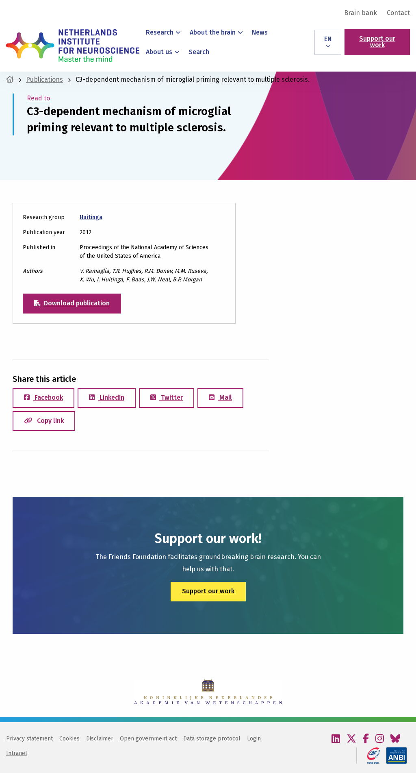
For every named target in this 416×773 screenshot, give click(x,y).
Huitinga (91, 217)
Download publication (77, 303)
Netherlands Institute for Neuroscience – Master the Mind (72, 45)
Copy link (49, 421)
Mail (225, 397)
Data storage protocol (211, 738)
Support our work (377, 42)
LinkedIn (111, 397)
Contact (398, 13)
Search (198, 52)
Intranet (16, 753)
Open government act (148, 738)
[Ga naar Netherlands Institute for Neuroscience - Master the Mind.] (9, 79)
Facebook (48, 397)
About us (159, 52)
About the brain (213, 32)
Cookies (69, 738)
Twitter (171, 397)
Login (254, 738)
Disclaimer (99, 738)
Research (159, 32)
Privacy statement (29, 738)
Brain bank (360, 13)
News (260, 32)
